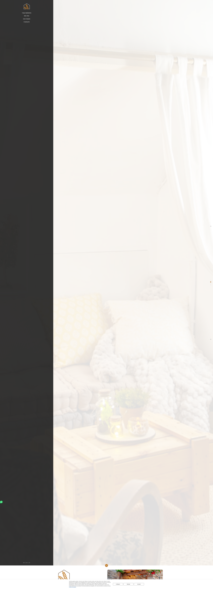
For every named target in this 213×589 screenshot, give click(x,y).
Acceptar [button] (139, 584)
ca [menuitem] (24, 562)
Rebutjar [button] (128, 584)
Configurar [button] (118, 584)
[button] (27, 6)
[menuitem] (26, 13)
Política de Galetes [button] (72, 587)
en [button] (26, 562)
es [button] (29, 562)
